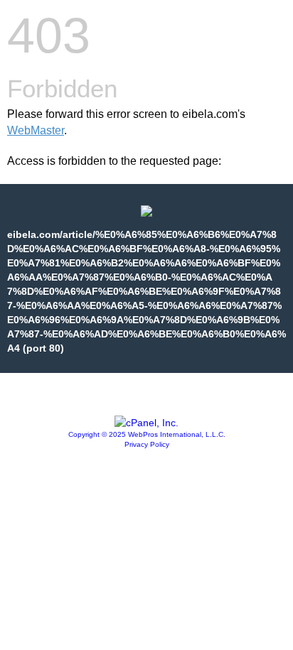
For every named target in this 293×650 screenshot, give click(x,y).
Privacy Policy (146, 444)
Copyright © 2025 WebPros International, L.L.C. (146, 434)
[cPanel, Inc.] (146, 422)
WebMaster (35, 130)
